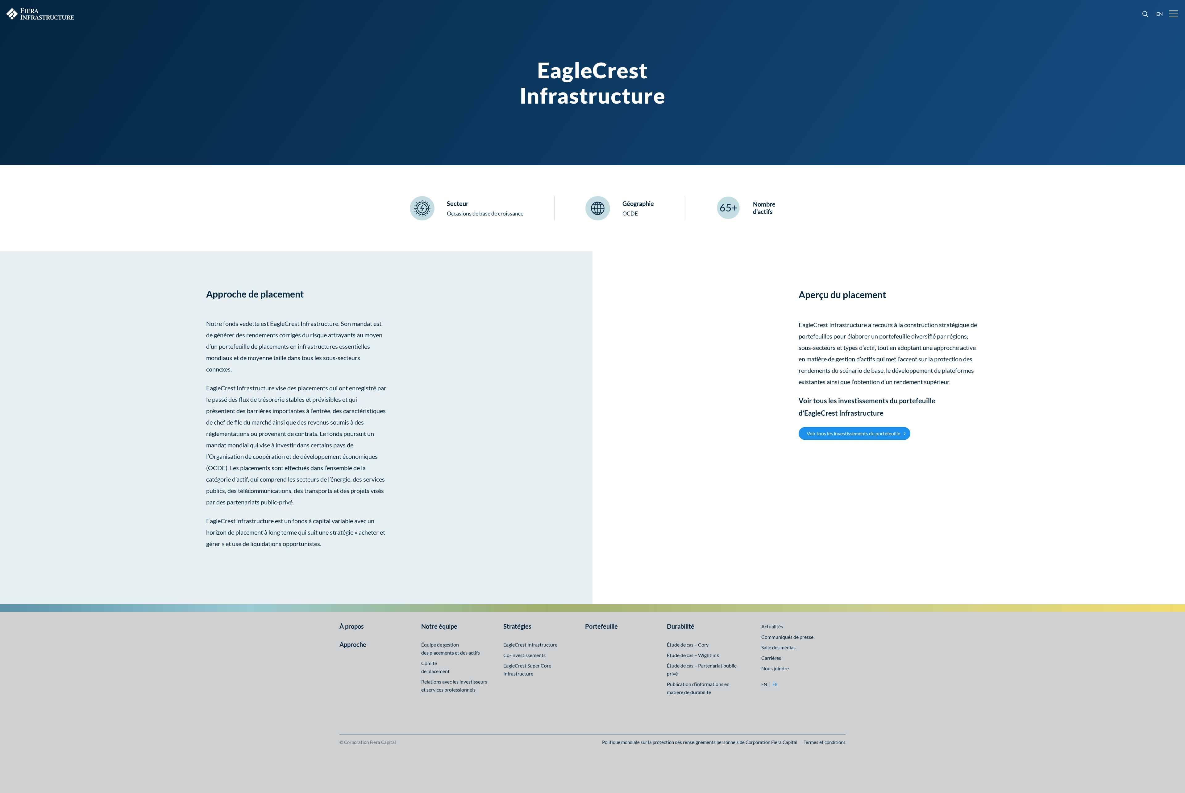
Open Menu (1174, 13)
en (1159, 14)
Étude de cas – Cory (688, 644)
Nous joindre (775, 668)
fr (775, 684)
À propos (351, 626)
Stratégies (517, 626)
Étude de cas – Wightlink (693, 655)
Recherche (1145, 14)
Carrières (771, 658)
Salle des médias (778, 647)
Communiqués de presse (787, 637)
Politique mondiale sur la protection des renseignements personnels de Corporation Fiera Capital (699, 742)
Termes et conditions (825, 742)
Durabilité (680, 626)
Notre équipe (439, 626)
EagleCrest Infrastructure (530, 644)
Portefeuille (601, 626)
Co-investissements (524, 655)
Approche (352, 644)
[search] (1145, 14)
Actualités (772, 626)
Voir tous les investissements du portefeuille (853, 433)
